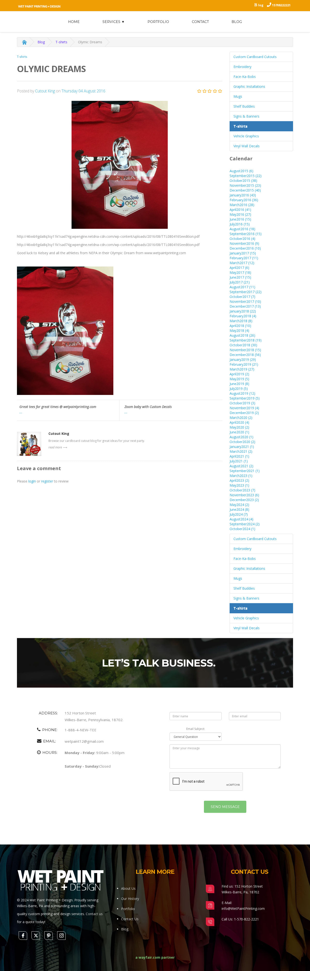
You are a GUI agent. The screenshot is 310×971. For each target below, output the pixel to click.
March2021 (241, 451)
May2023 (239, 485)
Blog (237, 22)
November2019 (244, 408)
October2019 (242, 403)
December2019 (244, 412)
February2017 (244, 258)
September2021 (245, 470)
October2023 (242, 490)
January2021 (242, 446)
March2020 (241, 417)
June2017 (240, 277)
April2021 (239, 456)
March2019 (242, 369)
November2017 (245, 301)
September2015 (246, 175)
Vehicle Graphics (246, 136)
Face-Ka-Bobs (244, 76)
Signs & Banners (246, 116)
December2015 (245, 190)
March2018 (241, 321)
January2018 (243, 311)
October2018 (243, 345)
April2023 (239, 480)
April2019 (239, 374)
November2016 (244, 243)
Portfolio (158, 22)
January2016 (243, 195)
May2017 (240, 272)
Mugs (237, 96)
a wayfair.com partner (155, 957)
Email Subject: (195, 729)
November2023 (244, 495)
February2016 (244, 200)
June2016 (240, 219)
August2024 (241, 519)
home (74, 22)
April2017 (239, 267)
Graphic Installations (249, 86)
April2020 (239, 422)
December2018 (245, 354)
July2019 (239, 388)
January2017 (243, 253)
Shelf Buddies (244, 106)
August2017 (242, 287)
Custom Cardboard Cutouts (255, 56)
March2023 (241, 475)
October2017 (242, 296)
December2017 (245, 306)
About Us (128, 888)
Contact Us (130, 919)
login (32, 481)
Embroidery (242, 66)
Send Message (225, 807)
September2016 (246, 233)
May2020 (239, 427)
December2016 (245, 248)
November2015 (245, 185)
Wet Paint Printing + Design (39, 6)
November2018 (245, 350)
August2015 (241, 171)
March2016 (242, 204)
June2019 (239, 383)
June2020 (239, 432)
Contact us (94, 914)
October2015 (243, 180)
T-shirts (61, 42)
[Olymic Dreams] (119, 165)
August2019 (242, 393)
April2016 (240, 209)
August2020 (241, 437)
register (47, 481)
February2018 (243, 316)
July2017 (240, 282)
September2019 (245, 398)
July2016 (240, 224)
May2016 (240, 214)
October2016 (242, 238)
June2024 (239, 509)
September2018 (246, 340)
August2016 (242, 229)
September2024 (245, 524)
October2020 (242, 441)
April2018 (240, 325)
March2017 (242, 262)
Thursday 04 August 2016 (83, 91)
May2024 (239, 504)
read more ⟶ (57, 447)
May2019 (239, 379)
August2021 (241, 466)
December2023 (244, 499)
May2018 (239, 330)
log (261, 5)
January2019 (243, 359)
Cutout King (45, 91)
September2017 (246, 291)
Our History (130, 898)
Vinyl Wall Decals (246, 146)
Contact (200, 22)
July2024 (239, 514)
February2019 (244, 364)
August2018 (242, 335)
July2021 (239, 461)
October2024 (242, 528)
